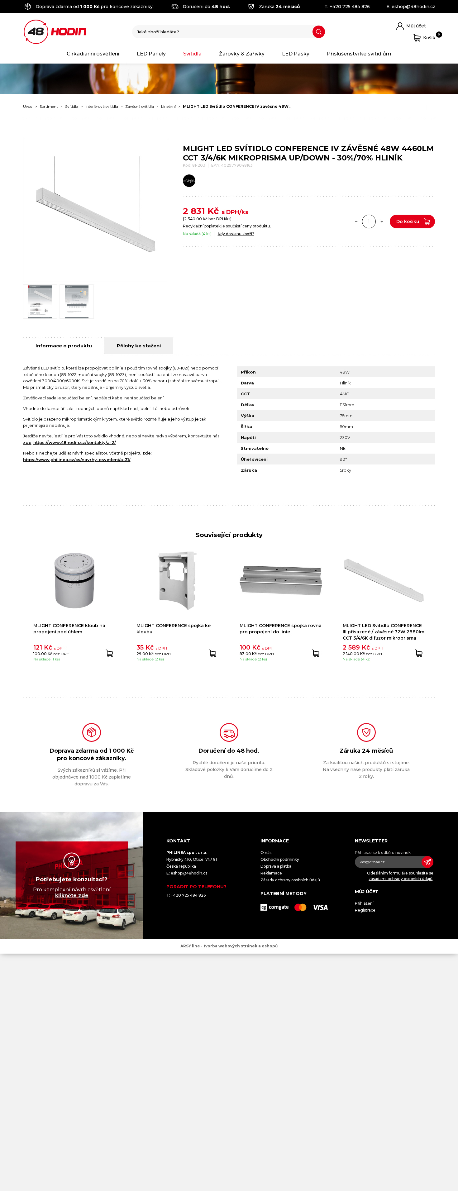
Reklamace (271, 873)
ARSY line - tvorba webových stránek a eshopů (229, 946)
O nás (265, 852)
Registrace (365, 910)
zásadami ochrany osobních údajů (400, 878)
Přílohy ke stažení (139, 346)
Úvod (27, 106)
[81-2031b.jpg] (77, 301)
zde (27, 442)
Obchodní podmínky (279, 859)
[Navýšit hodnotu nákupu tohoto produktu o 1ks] (381, 221)
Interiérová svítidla (101, 106)
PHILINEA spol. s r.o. (55, 31)
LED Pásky (295, 54)
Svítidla (192, 54)
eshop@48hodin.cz (413, 6)
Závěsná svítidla (139, 106)
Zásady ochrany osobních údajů (290, 880)
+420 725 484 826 (350, 6)
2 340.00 (193, 219)
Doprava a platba (275, 866)
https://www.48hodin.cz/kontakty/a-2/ (74, 442)
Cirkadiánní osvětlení (93, 54)
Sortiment (49, 106)
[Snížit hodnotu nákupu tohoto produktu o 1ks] (356, 221)
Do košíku (407, 221)
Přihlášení (364, 903)
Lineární (168, 106)
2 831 (194, 211)
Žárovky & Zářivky (242, 54)
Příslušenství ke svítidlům (359, 54)
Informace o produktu (64, 346)
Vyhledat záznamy (318, 32)
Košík (429, 36)
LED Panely (151, 54)
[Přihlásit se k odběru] (427, 862)
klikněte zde (71, 895)
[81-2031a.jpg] (40, 301)
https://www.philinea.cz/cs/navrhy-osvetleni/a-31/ (77, 459)
